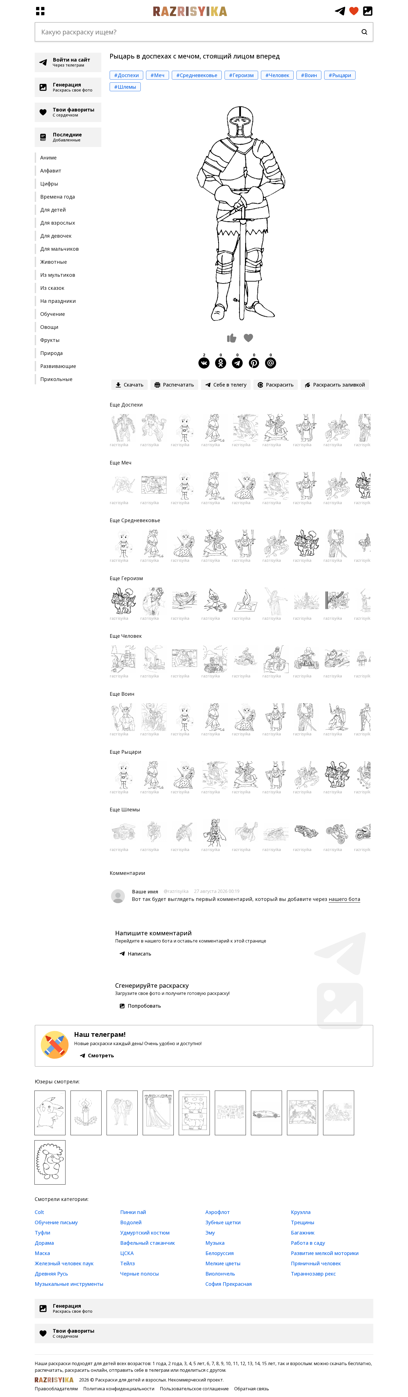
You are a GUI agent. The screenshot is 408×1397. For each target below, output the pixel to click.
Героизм (132, 578)
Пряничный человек (316, 1263)
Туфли (42, 1232)
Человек (131, 636)
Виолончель (220, 1273)
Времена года (57, 196)
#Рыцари (340, 75)
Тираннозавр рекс (313, 1273)
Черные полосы (139, 1273)
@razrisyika (176, 891)
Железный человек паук (64, 1263)
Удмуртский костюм (145, 1232)
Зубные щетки (223, 1222)
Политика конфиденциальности (118, 1388)
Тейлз (127, 1263)
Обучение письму (56, 1222)
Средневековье (140, 520)
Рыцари (131, 751)
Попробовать (144, 1005)
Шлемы (130, 809)
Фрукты (50, 340)
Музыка (215, 1242)
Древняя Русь (51, 1273)
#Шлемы (125, 86)
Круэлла (301, 1212)
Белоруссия (219, 1253)
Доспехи (132, 404)
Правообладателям (56, 1388)
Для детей (53, 209)
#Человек (277, 75)
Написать (139, 953)
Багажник (302, 1232)
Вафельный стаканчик (147, 1242)
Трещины (302, 1222)
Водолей (131, 1222)
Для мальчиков (59, 248)
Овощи (49, 327)
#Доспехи (126, 75)
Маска (42, 1253)
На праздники (58, 301)
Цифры (49, 183)
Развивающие (58, 366)
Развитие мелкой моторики (325, 1253)
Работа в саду (308, 1242)
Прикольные (56, 379)
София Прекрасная (228, 1284)
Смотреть (101, 1055)
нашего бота (344, 899)
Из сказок (52, 288)
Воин (127, 693)
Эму (210, 1232)
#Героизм (241, 75)
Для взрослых (57, 222)
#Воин (309, 75)
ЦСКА (127, 1253)
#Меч (157, 75)
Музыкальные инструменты (69, 1284)
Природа (51, 353)
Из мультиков (57, 274)
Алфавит (50, 170)
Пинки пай (133, 1212)
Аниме (48, 157)
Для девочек (56, 235)
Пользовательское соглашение (194, 1388)
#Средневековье (196, 75)
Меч (126, 462)
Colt (39, 1212)
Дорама (44, 1242)
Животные (53, 261)
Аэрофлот (217, 1212)
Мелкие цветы (223, 1263)
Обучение (52, 314)
